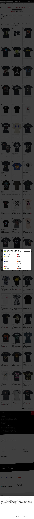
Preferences (25, 516)
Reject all (17, 516)
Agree (9, 516)
